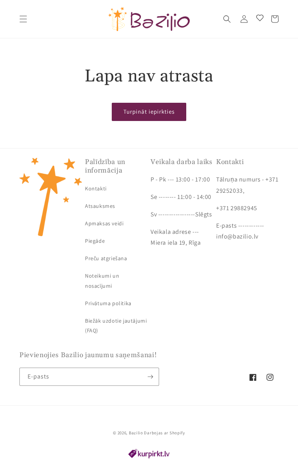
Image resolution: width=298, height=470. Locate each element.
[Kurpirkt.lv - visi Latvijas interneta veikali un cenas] (149, 456)
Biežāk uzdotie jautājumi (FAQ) (116, 325)
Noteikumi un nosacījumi (102, 280)
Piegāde (95, 240)
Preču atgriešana (106, 258)
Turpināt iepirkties (149, 111)
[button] (23, 19)
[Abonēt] (150, 377)
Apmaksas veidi (104, 223)
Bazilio (136, 432)
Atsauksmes (100, 205)
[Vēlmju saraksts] (258, 19)
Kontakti (96, 188)
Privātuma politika (108, 303)
